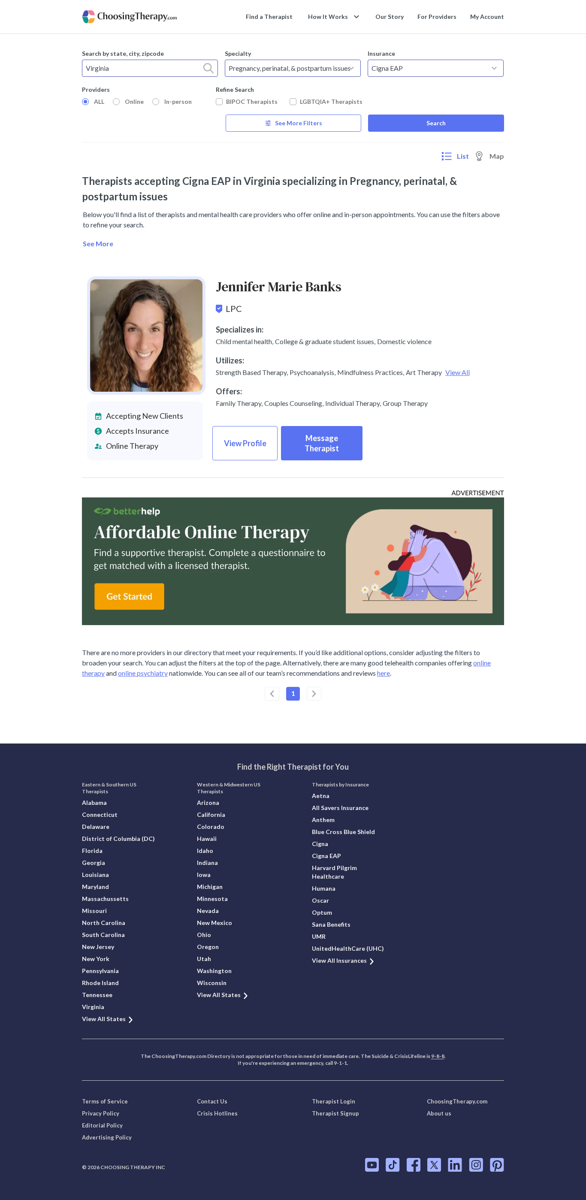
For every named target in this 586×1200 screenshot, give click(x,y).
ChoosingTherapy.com (457, 1101)
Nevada (208, 910)
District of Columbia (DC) (118, 838)
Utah (204, 958)
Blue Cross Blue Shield (343, 831)
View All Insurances (339, 960)
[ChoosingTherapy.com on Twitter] (434, 1165)
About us (439, 1113)
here (383, 673)
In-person (178, 101)
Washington (214, 970)
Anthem (323, 819)
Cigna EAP (326, 855)
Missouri (94, 910)
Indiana (207, 862)
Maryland (95, 886)
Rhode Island (100, 982)
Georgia (93, 862)
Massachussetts (105, 898)
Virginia (93, 1006)
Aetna (320, 795)
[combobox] (150, 68)
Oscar (320, 900)
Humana (323, 888)
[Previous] (272, 694)
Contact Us (212, 1101)
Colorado (210, 826)
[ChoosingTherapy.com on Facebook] (413, 1165)
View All (457, 372)
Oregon (208, 946)
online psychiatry (143, 673)
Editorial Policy (102, 1125)
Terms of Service (105, 1101)
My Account (487, 16)
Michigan (210, 886)
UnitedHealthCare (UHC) (348, 948)
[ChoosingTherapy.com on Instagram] (476, 1165)
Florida (92, 850)
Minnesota (212, 898)
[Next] (314, 694)
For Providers (436, 16)
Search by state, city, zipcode (123, 53)
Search (436, 123)
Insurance (381, 53)
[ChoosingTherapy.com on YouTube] (372, 1165)
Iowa (204, 874)
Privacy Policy (100, 1113)
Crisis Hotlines (217, 1113)
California (211, 814)
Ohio (204, 934)
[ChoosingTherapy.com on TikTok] (393, 1165)
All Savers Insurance (340, 807)
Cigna (320, 843)
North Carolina (103, 922)
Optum (322, 912)
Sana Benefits (331, 924)
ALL (99, 101)
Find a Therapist (269, 16)
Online (134, 101)
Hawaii (207, 838)
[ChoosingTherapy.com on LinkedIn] (455, 1165)
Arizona (208, 802)
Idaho (205, 850)
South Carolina (103, 934)
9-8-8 (437, 1056)
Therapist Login (333, 1101)
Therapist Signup (335, 1113)
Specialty (238, 53)
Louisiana (95, 874)
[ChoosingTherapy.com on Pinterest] (497, 1165)
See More (98, 243)
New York (95, 958)
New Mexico (214, 922)
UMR (319, 936)
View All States (104, 1018)
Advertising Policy (107, 1137)
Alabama (94, 802)
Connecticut (100, 814)
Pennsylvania (100, 970)
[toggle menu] (351, 68)
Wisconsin (212, 982)
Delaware (95, 826)
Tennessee (97, 994)
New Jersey (98, 946)
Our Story (389, 16)
